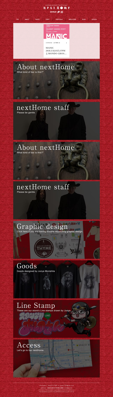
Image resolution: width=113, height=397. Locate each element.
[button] (27, 19)
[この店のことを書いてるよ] (56, 161)
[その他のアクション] (67, 43)
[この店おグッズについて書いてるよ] (56, 279)
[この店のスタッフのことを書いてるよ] (56, 200)
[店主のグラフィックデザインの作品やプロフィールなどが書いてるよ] (56, 240)
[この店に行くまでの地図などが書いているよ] (56, 358)
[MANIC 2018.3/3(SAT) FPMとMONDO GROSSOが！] (56, 31)
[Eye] (56, 80)
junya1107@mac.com (67, 385)
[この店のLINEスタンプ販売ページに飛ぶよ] (56, 319)
